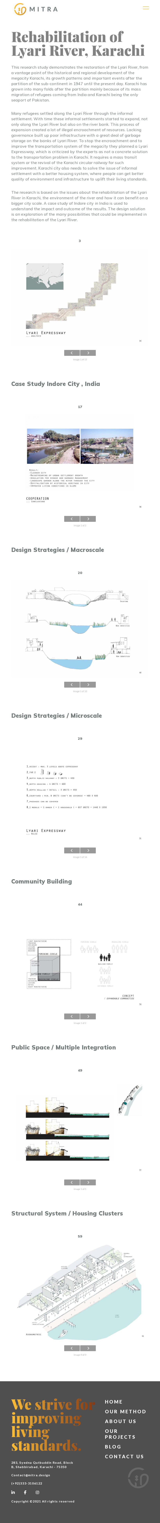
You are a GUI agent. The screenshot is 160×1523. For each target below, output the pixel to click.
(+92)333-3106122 (27, 1483)
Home (114, 1402)
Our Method (126, 1411)
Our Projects (120, 1434)
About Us (121, 1421)
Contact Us (124, 1456)
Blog (113, 1446)
